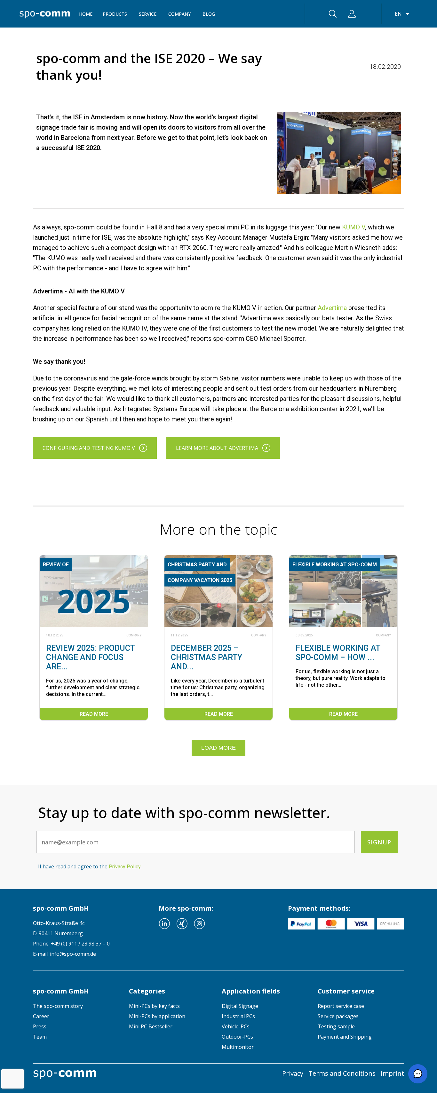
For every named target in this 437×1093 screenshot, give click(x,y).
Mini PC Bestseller (150, 1026)
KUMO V (353, 227)
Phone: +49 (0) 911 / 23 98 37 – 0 (71, 943)
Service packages (338, 1016)
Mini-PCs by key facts (154, 1005)
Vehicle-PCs (236, 1026)
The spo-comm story (58, 1005)
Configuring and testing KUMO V (89, 447)
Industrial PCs (238, 1016)
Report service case (341, 1005)
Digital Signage (240, 1005)
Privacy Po (124, 867)
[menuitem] (76, 1006)
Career (41, 1016)
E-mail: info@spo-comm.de (64, 953)
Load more (218, 748)
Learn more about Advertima (217, 447)
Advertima (332, 308)
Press (39, 1026)
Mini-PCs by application (157, 1016)
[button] (417, 1073)
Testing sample (336, 1026)
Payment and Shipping (345, 1036)
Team (40, 1036)
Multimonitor (238, 1046)
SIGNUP (379, 842)
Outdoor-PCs (237, 1036)
